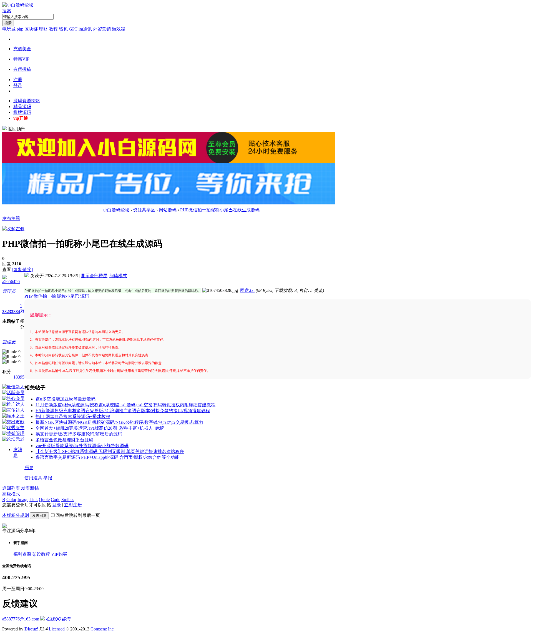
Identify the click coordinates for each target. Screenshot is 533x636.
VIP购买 (59, 554)
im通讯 (85, 29)
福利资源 (22, 554)
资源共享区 (144, 209)
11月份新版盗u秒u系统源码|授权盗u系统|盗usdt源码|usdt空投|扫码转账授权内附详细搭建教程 (125, 404)
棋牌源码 (22, 112)
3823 (6, 311)
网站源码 (168, 209)
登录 (17, 85)
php (20, 29)
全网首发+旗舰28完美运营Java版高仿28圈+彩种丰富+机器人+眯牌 (100, 428)
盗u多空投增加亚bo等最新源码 (65, 399)
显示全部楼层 (94, 275)
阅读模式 (118, 275)
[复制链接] (22, 269)
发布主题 (11, 218)
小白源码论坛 (116, 209)
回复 (28, 467)
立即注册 (73, 504)
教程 (53, 29)
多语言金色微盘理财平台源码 (64, 439)
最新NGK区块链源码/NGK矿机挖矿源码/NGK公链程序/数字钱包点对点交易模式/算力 (119, 422)
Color (11, 499)
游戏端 (118, 29)
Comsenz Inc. (102, 629)
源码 (84, 296)
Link (33, 499)
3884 (15, 311)
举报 (47, 477)
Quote (44, 499)
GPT (73, 29)
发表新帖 (30, 488)
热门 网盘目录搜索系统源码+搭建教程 (73, 416)
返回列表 (11, 488)
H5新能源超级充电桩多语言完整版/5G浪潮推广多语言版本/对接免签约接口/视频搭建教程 (123, 410)
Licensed (57, 629)
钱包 (63, 29)
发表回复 (39, 516)
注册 (17, 79)
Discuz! (31, 629)
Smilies (67, 499)
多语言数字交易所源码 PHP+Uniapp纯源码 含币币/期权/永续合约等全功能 (107, 457)
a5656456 (11, 281)
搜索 (6, 10)
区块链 (31, 29)
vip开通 (20, 118)
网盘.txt (247, 290)
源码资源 (26, 100)
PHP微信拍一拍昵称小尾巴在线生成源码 (220, 209)
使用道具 (33, 477)
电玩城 (9, 29)
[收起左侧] (13, 228)
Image (22, 499)
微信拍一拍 (45, 296)
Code (55, 499)
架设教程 (41, 554)
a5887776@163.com (20, 619)
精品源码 (22, 106)
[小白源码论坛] (17, 4)
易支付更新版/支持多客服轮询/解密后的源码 (79, 434)
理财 (43, 29)
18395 (18, 377)
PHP (28, 296)
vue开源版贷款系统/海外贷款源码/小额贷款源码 (82, 445)
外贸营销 (102, 29)
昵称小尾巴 (68, 296)
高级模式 (11, 494)
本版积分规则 (15, 515)
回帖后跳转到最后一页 (78, 515)
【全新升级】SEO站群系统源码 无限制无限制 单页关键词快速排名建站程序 (110, 451)
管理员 (9, 291)
